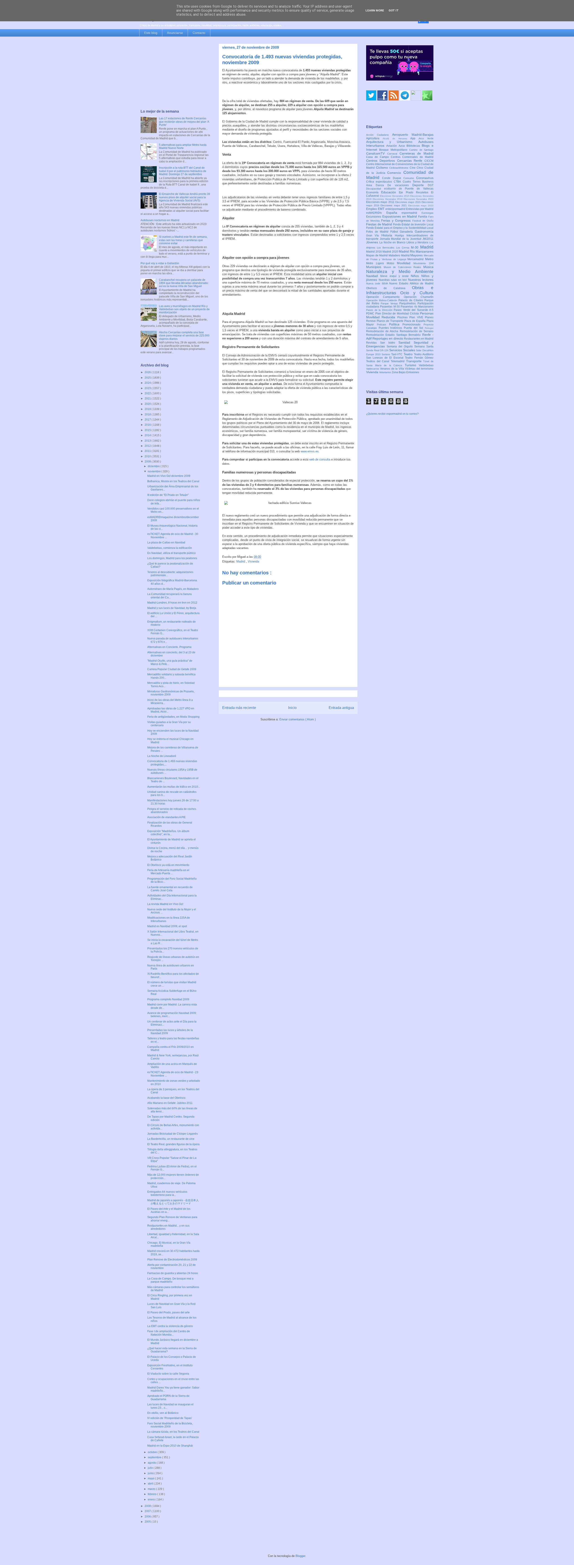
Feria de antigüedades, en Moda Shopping (173, 716)
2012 (148, 445)
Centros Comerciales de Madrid (412, 157)
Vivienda (253, 561)
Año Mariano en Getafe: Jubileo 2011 (170, 1103)
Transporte (414, 361)
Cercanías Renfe (411, 160)
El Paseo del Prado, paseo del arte (168, 1312)
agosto (152, 1462)
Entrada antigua (341, 708)
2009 (148, 461)
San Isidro (389, 342)
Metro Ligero (376, 263)
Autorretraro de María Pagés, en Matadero (173, 589)
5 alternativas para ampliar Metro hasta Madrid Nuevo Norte (183, 146)
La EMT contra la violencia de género (170, 1326)
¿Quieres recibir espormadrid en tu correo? (392, 413)
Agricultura (374, 138)
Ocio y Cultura (416, 292)
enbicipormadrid (395, 209)
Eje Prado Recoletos (415, 192)
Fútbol (395, 231)
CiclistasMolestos (399, 167)
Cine (413, 167)
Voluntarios (385, 372)
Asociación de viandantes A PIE (166, 817)
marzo (152, 1489)
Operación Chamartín (418, 297)
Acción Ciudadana (379, 134)
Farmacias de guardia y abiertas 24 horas (172, 1273)
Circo (420, 167)
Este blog (150, 33)
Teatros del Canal (378, 361)
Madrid (241, 561)
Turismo (412, 365)
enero (152, 1499)
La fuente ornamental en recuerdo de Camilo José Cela (170, 889)
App (414, 138)
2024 (148, 382)
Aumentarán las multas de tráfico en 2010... (173, 786)
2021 (148, 398)
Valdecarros (373, 368)
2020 (148, 403)
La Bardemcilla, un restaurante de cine (170, 1138)
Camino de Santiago (421, 149)
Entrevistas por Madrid (419, 209)
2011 (148, 451)
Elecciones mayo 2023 (420, 205)
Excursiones (374, 216)
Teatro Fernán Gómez (419, 357)
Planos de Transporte (390, 321)
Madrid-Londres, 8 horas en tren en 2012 (172, 602)
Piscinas (403, 317)
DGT (430, 185)
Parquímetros (408, 303)
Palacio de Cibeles (411, 300)
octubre (153, 1452)
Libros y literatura (418, 242)
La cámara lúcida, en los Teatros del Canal (173, 1431)
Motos (392, 263)
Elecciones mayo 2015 (408, 202)
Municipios (375, 267)
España (394, 212)
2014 (148, 435)
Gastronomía (424, 231)
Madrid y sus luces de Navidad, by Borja (171, 608)
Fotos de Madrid (378, 231)
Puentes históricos (391, 327)
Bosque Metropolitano (394, 149)
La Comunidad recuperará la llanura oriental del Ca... (169, 596)
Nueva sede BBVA (377, 283)
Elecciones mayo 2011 (380, 202)
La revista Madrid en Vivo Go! (165, 904)
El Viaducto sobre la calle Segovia (168, 1373)
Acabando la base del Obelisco (166, 1097)
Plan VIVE (417, 317)
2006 (148, 1516)
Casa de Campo (378, 157)
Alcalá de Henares (397, 138)
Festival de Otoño (422, 220)
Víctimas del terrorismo (419, 368)
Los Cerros (403, 247)
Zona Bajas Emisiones (405, 372)
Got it (394, 10)
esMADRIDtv (376, 212)
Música (428, 267)
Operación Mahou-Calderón (382, 300)
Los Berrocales (386, 247)
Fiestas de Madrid (379, 224)
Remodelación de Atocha (383, 331)
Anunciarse (175, 33)
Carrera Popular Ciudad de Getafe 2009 (171, 669)
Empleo (372, 209)
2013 (148, 440)
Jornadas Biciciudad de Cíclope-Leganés (172, 1133)
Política (396, 324)
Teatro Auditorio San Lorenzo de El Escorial (399, 356)
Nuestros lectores (421, 279)
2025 (148, 377)
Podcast (383, 324)
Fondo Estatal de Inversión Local (413, 224)
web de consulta (319, 459)
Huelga (400, 235)
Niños (416, 276)
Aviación (392, 145)
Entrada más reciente (239, 708)
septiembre (155, 1457)
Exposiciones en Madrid (400, 216)
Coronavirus (424, 178)
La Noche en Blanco (393, 242)
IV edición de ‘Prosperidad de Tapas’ (169, 1418)
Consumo (409, 178)
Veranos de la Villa (392, 368)
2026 (148, 372)
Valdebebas (426, 365)
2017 (148, 419)
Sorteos (386, 354)
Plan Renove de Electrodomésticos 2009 (172, 1259)
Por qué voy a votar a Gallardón (160, 263)
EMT (381, 209)
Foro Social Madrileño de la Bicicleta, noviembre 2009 (170, 1425)
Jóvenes (372, 242)
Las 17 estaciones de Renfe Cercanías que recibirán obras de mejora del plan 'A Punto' (184, 121)
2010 (148, 456)
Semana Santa (423, 346)
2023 (148, 388)
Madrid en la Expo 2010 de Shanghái (170, 1445)
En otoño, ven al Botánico (162, 1413)
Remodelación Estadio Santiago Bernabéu (394, 334)
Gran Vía (373, 235)
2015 (148, 430)
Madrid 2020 (391, 251)
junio (151, 1473)
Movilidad (405, 263)
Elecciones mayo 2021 (394, 205)
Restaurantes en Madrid (418, 338)
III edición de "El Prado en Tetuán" (168, 495)
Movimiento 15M (423, 263)
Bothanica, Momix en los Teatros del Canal (173, 481)
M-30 (415, 247)
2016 (148, 424)
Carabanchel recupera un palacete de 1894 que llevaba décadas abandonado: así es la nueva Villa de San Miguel (184, 283)
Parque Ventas (390, 303)
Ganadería (407, 231)
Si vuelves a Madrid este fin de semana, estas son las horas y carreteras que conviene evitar (183, 240)
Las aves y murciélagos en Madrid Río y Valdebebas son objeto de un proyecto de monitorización (184, 309)
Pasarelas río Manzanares (417, 306)
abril (151, 1483)
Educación (390, 192)
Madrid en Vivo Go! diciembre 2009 (168, 475)
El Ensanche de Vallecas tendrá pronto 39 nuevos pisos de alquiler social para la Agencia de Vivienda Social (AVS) (184, 197)
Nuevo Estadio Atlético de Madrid (411, 283)
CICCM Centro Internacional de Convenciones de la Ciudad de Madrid (399, 164)
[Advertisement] (175, 73)
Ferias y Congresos (397, 220)
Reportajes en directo (388, 338)
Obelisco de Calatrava (389, 288)
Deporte (420, 185)
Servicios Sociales (402, 350)
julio (151, 1467)
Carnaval (393, 153)
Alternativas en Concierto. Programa (169, 647)
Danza (382, 185)
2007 (148, 1511)
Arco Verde (426, 138)
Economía (373, 192)
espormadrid (412, 212)
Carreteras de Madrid (417, 153)
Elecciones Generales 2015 (395, 196)
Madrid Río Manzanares (416, 251)
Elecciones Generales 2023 (418, 199)
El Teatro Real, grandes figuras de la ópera (173, 1144)
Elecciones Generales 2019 (388, 199)
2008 (148, 1506)
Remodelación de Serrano (416, 331)
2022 (148, 393)
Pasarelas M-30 (390, 306)
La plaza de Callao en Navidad (166, 542)
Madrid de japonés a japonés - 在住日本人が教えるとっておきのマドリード (173, 1202)
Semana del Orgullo (400, 346)
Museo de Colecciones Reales (403, 267)
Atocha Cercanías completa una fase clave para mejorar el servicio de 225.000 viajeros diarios (184, 335)
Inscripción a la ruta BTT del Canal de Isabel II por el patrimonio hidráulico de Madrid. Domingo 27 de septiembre (182, 171)
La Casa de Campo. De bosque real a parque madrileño (170, 1280)
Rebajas (429, 328)
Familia (423, 216)
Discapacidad (375, 188)
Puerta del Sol (414, 327)
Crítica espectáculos (380, 181)
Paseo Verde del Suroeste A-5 (413, 310)
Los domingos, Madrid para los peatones (172, 558)
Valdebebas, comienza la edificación (169, 547)
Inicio (292, 708)
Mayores (417, 255)
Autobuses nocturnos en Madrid (160, 220)
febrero (152, 1494)
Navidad (373, 276)
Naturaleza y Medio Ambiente (399, 271)
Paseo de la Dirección (380, 310)
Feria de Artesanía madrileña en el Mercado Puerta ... (168, 872)
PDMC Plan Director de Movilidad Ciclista (393, 313)
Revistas (373, 342)
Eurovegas (427, 212)
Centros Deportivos (381, 160)
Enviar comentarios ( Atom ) (297, 719)
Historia (388, 235)
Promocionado (413, 324)
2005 (148, 1521)
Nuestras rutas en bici (393, 279)
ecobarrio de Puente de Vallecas (408, 188)
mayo (151, 1478)
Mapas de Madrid (377, 255)
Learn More (374, 10)
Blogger (300, 1556)
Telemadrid (398, 361)
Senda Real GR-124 (377, 350)
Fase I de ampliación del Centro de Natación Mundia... (168, 1333)
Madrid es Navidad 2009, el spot (167, 926)
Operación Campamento (385, 297)
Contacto (199, 33)
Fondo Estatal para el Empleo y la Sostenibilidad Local (399, 227)
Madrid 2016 (374, 251)
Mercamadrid (416, 259)
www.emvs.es (310, 451)
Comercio (395, 172)
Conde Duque (392, 178)
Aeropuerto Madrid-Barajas (412, 134)
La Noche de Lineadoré (161, 756)
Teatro (409, 354)
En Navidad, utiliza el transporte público (171, 553)
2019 (148, 409)
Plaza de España (415, 321)
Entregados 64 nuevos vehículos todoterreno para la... (167, 1193)
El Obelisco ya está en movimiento (168, 865)
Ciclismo (382, 167)
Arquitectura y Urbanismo (392, 142)
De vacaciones (399, 185)
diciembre (154, 466)
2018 (148, 414)
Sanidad (406, 342)
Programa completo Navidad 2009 (168, 999)
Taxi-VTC (397, 354)
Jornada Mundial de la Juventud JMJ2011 (407, 238)
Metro (429, 259)
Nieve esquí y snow (395, 276)
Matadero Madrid (399, 255)
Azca (403, 145)
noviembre (154, 471)
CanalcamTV (376, 153)
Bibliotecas (414, 145)
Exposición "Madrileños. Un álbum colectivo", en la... (168, 833)
